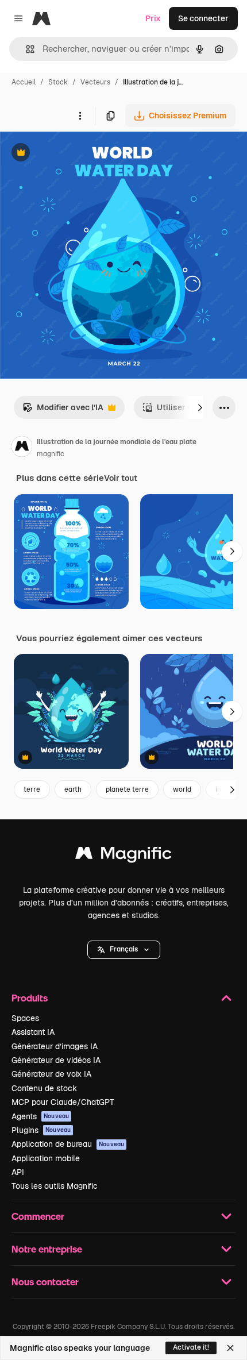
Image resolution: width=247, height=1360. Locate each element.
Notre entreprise (46, 1249)
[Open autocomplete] (25, 49)
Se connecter (203, 18)
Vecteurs (95, 82)
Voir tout (120, 478)
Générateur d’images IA (54, 1046)
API (17, 1172)
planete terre (127, 789)
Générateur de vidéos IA (56, 1060)
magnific (50, 454)
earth (73, 789)
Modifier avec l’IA (62, 410)
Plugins (41, 1130)
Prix (153, 18)
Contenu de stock (44, 1088)
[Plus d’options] (79, 115)
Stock (58, 82)
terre (32, 789)
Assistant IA (33, 1032)
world (182, 789)
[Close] (230, 1348)
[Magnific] (123, 856)
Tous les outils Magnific (54, 1186)
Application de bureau (67, 1144)
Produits (29, 998)
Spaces (25, 1018)
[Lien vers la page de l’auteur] (21, 448)
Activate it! (191, 1347)
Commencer (37, 1216)
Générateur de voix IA (51, 1074)
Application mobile (45, 1158)
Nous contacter (45, 1282)
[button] (123, 950)
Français (124, 949)
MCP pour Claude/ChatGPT (62, 1102)
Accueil (23, 82)
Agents (40, 1116)
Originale (75, 153)
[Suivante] (200, 407)
